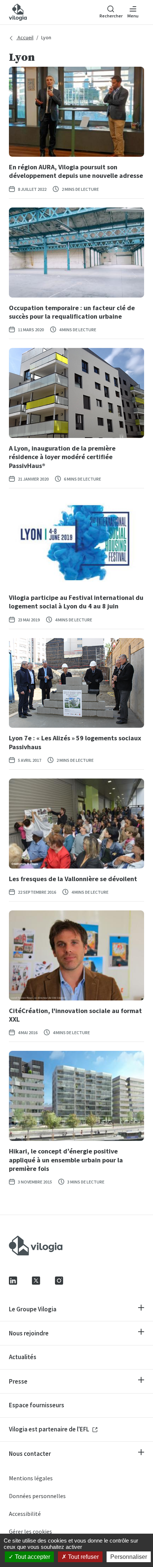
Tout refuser (82, 1557)
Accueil (24, 37)
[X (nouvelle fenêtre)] (36, 1280)
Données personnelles (37, 1496)
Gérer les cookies (30, 1531)
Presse (18, 1381)
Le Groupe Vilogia (32, 1309)
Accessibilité (25, 1513)
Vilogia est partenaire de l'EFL (49, 1429)
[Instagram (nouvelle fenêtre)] (59, 1280)
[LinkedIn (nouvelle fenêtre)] (13, 1280)
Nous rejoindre (29, 1333)
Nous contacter (30, 1454)
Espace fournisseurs (36, 1405)
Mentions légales (31, 1478)
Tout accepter (31, 1557)
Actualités (22, 1357)
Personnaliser (128, 1557)
